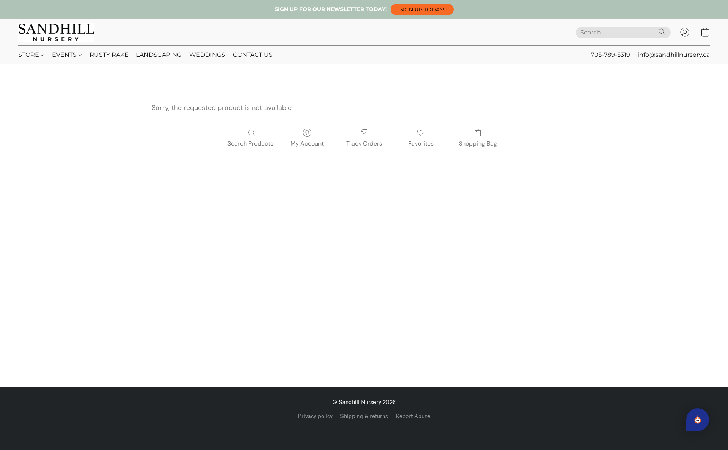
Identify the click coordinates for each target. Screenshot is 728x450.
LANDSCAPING (159, 54)
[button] (422, 9)
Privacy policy (315, 416)
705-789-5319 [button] (610, 54)
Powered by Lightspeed (364, 429)
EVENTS (65, 54)
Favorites (421, 143)
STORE (29, 54)
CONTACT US (253, 54)
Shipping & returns (364, 416)
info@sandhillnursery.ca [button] (674, 54)
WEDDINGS (207, 54)
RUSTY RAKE (109, 54)
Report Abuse (412, 416)
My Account (307, 143)
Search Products (250, 143)
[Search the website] (662, 32)
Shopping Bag (478, 143)
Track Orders (364, 143)
